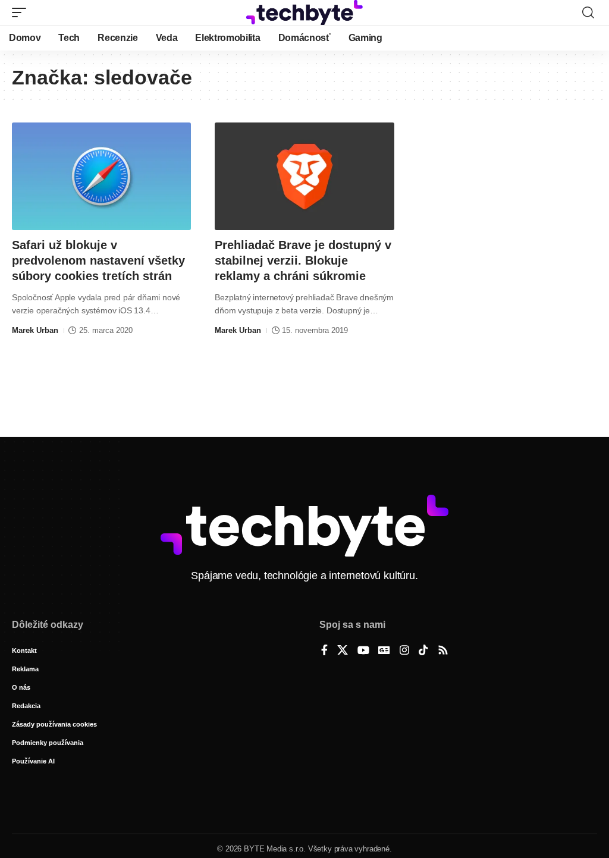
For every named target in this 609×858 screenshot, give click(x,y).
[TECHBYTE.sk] (304, 12)
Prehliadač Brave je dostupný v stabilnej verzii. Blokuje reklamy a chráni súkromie (303, 260)
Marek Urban (35, 330)
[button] (22, 12)
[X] (342, 651)
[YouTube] (363, 651)
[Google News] (384, 651)
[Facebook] (324, 651)
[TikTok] (423, 651)
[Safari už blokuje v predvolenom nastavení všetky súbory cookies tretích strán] (101, 176)
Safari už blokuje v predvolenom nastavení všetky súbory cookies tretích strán (98, 260)
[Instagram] (404, 651)
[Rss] (443, 651)
